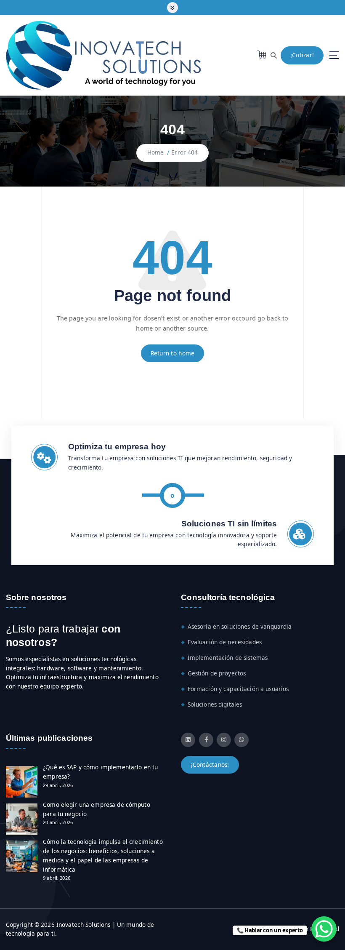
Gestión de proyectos (217, 673)
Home (155, 152)
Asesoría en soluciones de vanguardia (240, 626)
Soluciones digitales (215, 704)
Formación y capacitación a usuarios (238, 689)
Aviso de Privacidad (312, 929)
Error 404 (184, 152)
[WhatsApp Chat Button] (324, 929)
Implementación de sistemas (228, 658)
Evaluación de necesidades (225, 642)
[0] (262, 54)
